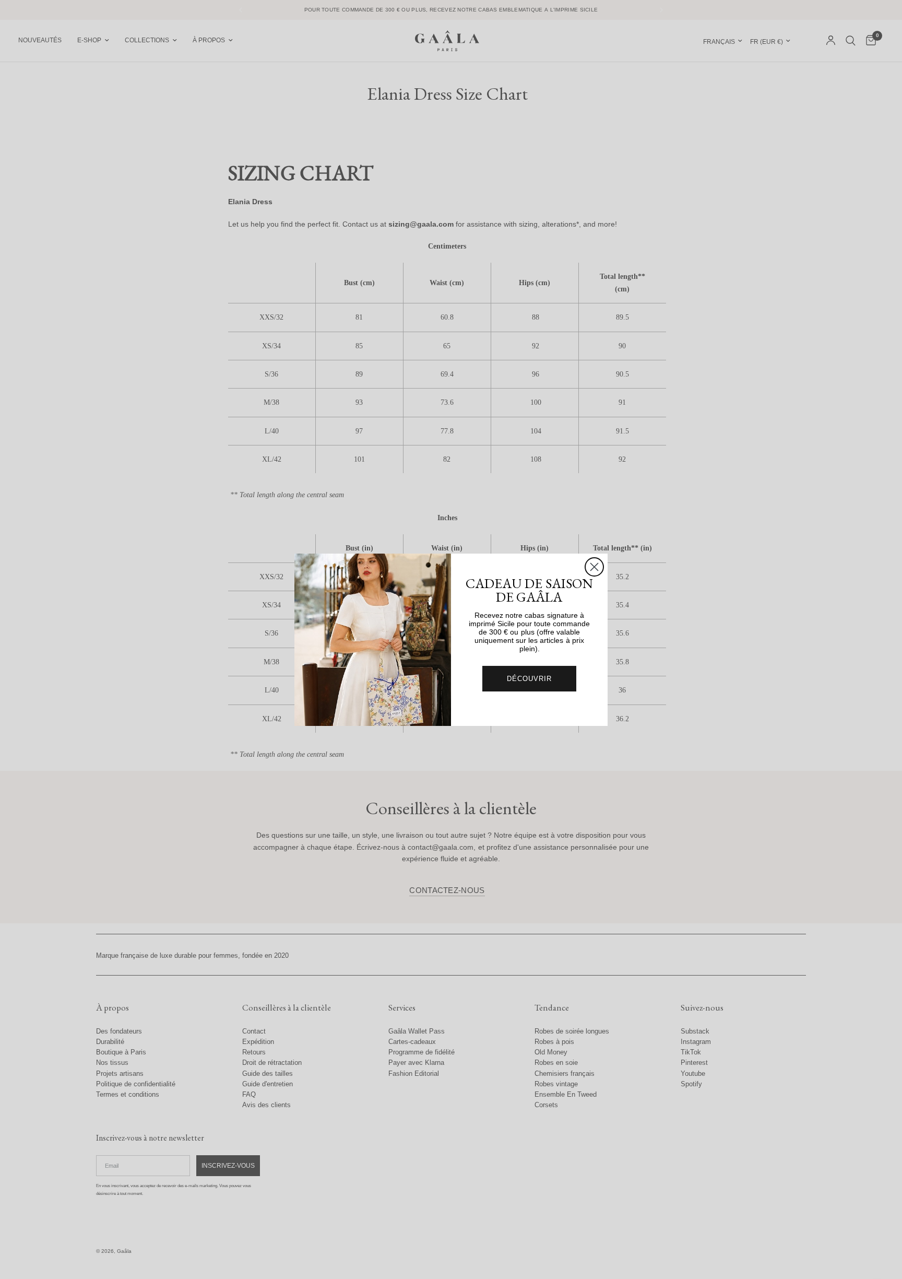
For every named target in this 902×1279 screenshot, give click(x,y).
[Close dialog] (594, 567)
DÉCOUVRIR (529, 679)
